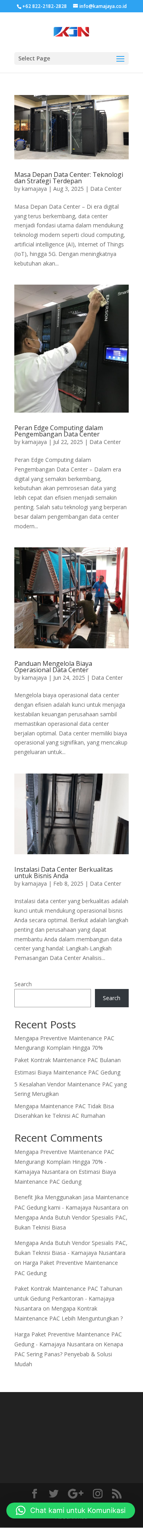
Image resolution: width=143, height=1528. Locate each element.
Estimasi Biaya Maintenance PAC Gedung (67, 1072)
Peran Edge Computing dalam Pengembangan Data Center (58, 430)
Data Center (106, 188)
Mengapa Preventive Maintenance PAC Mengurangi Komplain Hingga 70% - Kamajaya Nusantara (64, 1161)
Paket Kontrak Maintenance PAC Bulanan (67, 1060)
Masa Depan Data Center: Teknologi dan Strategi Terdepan (68, 177)
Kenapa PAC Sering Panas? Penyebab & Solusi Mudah (68, 1354)
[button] (70, 1510)
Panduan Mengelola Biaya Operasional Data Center (53, 666)
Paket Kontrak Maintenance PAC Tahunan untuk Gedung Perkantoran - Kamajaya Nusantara (68, 1298)
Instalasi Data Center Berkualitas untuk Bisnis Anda (63, 872)
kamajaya (34, 188)
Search (23, 984)
